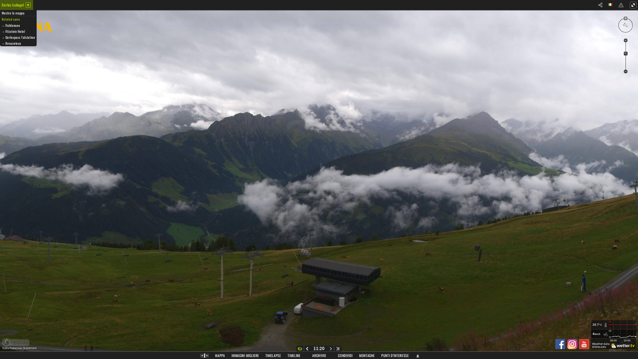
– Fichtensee (11, 25)
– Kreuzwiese (11, 43)
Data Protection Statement (19, 348)
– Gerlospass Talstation (18, 37)
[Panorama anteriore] (307, 349)
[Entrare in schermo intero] (633, 5)
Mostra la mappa (13, 12)
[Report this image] (621, 5)
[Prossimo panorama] (331, 349)
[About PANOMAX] (18, 342)
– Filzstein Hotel (13, 31)
